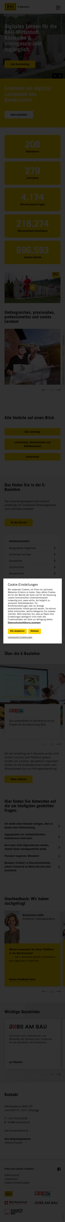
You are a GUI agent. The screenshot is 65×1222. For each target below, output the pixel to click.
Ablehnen (35, 631)
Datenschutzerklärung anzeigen (24, 622)
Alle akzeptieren (17, 631)
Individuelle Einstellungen (20, 638)
